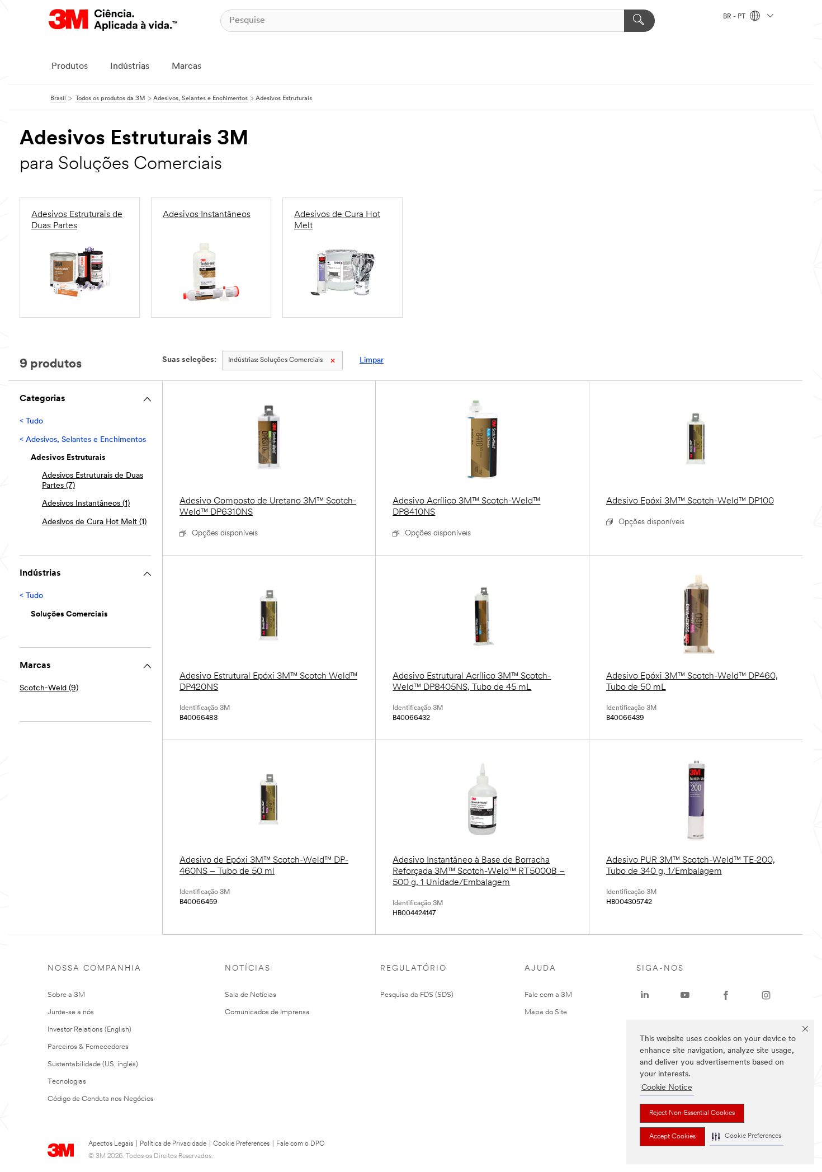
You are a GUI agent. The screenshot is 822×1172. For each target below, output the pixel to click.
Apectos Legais (110, 1144)
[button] (746, 1136)
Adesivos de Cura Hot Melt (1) (94, 522)
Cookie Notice (666, 1088)
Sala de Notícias (250, 995)
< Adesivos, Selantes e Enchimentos (83, 440)
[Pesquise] (639, 21)
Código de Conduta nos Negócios (101, 1099)
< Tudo (31, 421)
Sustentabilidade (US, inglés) (93, 1064)
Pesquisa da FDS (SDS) (416, 995)
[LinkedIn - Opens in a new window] (644, 995)
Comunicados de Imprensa (267, 1012)
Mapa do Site (546, 1012)
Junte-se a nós (71, 1012)
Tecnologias (67, 1081)
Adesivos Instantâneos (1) (86, 504)
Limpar (372, 360)
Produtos (69, 66)
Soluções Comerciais (275, 360)
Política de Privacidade (173, 1144)
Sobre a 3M (66, 995)
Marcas (186, 66)
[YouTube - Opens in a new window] (685, 995)
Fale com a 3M (548, 995)
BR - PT (735, 16)
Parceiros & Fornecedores (88, 1047)
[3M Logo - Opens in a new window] (113, 20)
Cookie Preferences (241, 1144)
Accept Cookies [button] (672, 1136)
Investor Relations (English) (89, 1029)
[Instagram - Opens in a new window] (766, 995)
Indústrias (129, 66)
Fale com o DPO (300, 1144)
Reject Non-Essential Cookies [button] (692, 1113)
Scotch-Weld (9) (49, 688)
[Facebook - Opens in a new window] (725, 995)
